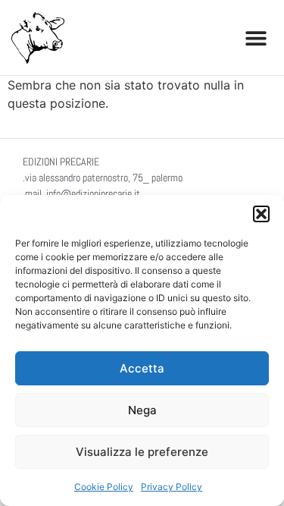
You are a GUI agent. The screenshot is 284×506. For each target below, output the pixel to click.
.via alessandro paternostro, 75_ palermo (103, 177)
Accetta (142, 368)
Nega (142, 410)
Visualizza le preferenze (142, 452)
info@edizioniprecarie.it (93, 193)
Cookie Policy (103, 486)
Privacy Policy (171, 486)
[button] (261, 214)
